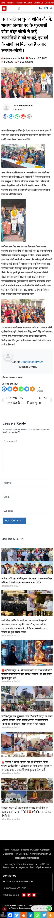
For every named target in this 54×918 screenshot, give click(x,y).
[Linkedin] (30, 915)
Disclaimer (49, 3)
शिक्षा (32, 867)
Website (8, 510)
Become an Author (24, 3)
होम (6, 864)
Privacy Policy (21, 854)
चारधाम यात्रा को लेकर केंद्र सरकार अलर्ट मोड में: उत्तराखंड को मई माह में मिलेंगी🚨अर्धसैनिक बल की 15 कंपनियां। (26, 812)
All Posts (19, 109)
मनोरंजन (30, 864)
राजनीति (42, 864)
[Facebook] (4, 389)
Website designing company (23, 908)
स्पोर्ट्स (38, 867)
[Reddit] (15, 389)
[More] (32, 389)
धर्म (48, 864)
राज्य (12, 867)
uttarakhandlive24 (32, 361)
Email (7, 496)
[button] (4, 8)
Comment (10, 441)
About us (10, 3)
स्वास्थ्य (48, 867)
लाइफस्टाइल (24, 867)
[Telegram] (26, 389)
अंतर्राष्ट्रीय (21, 864)
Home (2, 3)
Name (7, 482)
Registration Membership (27, 858)
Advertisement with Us (40, 854)
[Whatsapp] (21, 389)
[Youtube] (34, 895)
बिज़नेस (6, 867)
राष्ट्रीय (12, 864)
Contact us (38, 3)
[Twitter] (9, 389)
